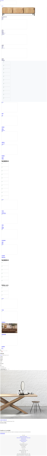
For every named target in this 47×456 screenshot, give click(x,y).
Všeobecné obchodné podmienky (23, 436)
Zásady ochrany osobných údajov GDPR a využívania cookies (23, 437)
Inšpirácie (3, 298)
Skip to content (2, 0)
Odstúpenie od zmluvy (23, 441)
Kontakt (2, 348)
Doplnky (3, 199)
